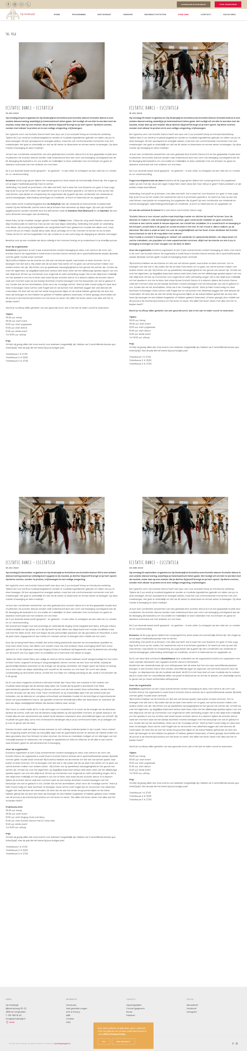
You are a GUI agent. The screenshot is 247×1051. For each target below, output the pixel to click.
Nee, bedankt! (123, 1041)
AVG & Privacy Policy (114, 1034)
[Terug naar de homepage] (21, 14)
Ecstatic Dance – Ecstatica (29, 108)
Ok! (104, 1041)
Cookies (70, 1018)
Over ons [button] (183, 14)
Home (57, 14)
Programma (79, 14)
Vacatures (229, 14)
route (12, 1022)
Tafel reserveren (228, 4)
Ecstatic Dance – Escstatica (154, 108)
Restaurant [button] (104, 14)
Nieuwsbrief (192, 1005)
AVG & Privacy (73, 1011)
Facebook (191, 1008)
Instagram (192, 1011)
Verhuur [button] (128, 14)
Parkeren (130, 1015)
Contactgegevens (135, 1008)
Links (68, 1022)
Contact (206, 14)
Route (129, 1011)
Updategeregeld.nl (62, 1043)
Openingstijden (134, 1005)
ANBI (68, 1015)
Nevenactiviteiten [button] (155, 14)
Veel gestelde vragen (76, 1008)
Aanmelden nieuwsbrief (193, 4)
